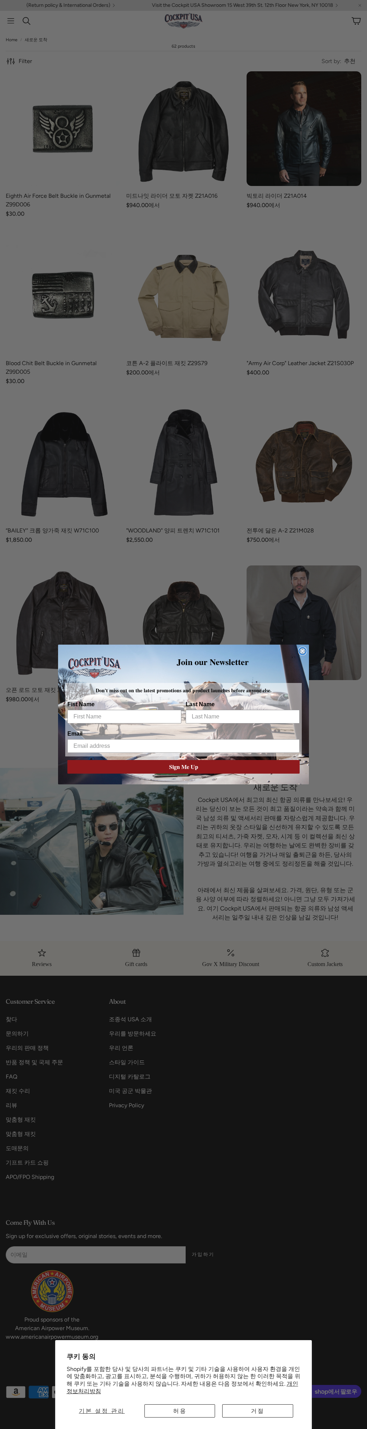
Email (74, 734)
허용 (180, 1411)
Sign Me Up (183, 767)
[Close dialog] (302, 651)
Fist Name (81, 704)
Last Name (200, 704)
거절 (257, 1411)
